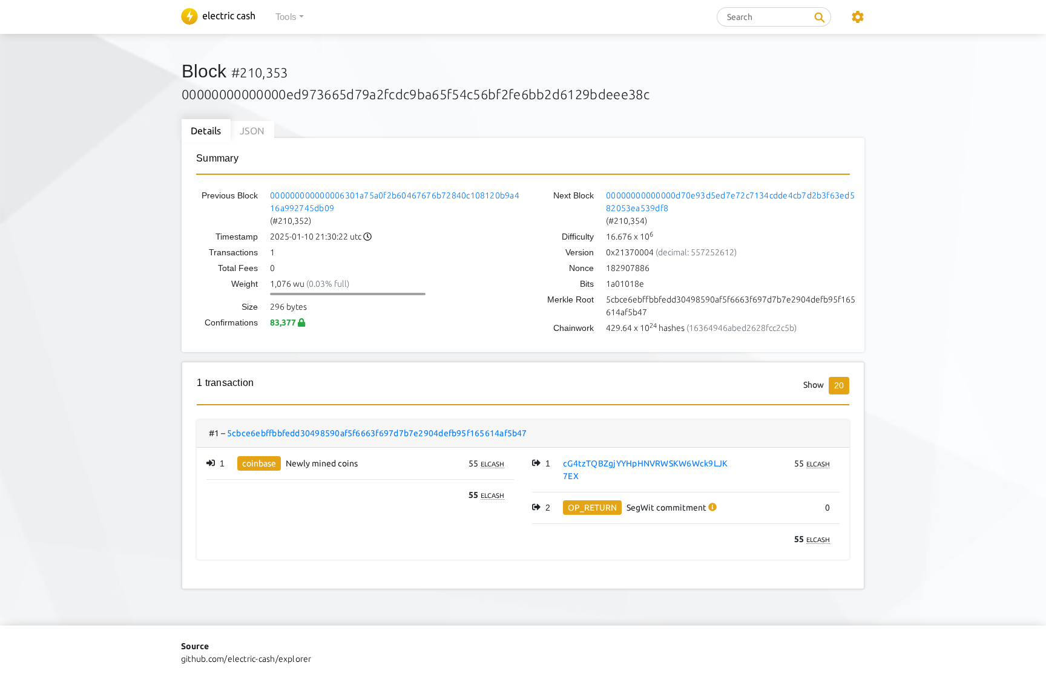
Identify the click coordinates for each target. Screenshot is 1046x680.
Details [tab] (206, 130)
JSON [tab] (252, 130)
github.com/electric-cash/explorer (246, 659)
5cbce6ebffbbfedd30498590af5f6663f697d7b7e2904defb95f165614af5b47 (377, 433)
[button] (290, 17)
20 (839, 385)
